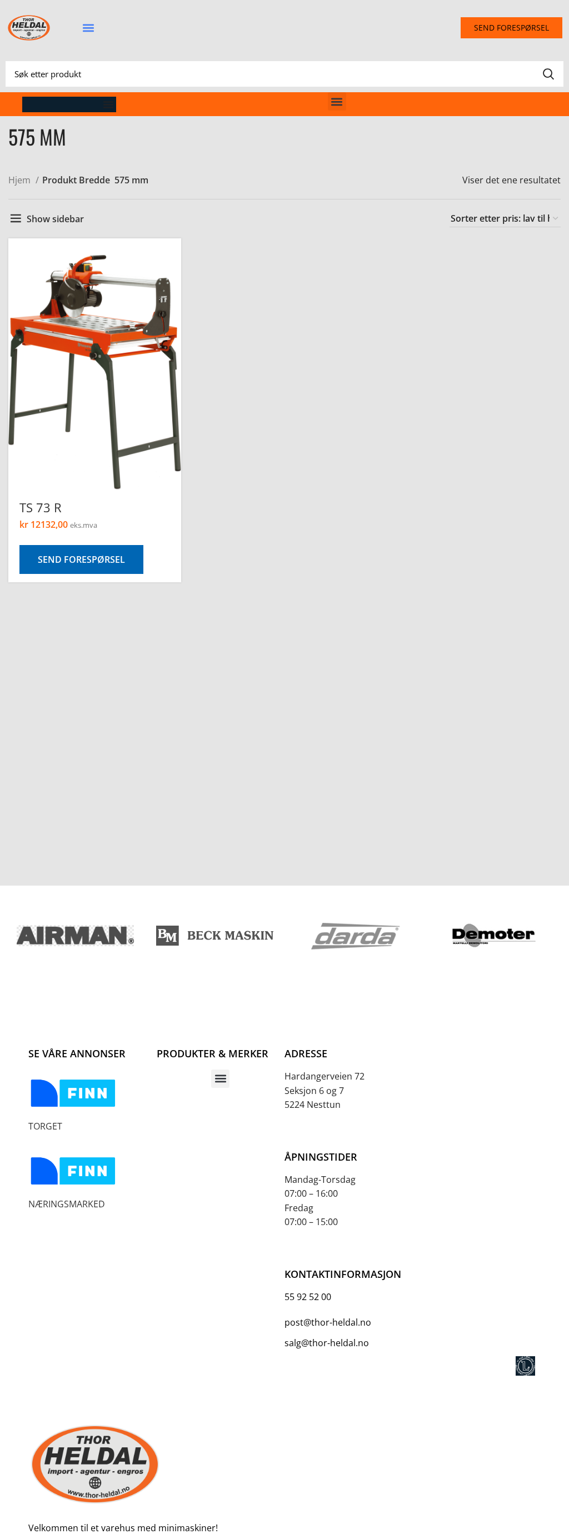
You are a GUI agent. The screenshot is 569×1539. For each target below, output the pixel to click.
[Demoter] (493, 935)
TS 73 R (40, 507)
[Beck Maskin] (214, 936)
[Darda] (354, 935)
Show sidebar (55, 219)
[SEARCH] (548, 74)
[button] (88, 28)
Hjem (20, 180)
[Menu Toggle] (108, 104)
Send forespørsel (81, 559)
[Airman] (75, 935)
